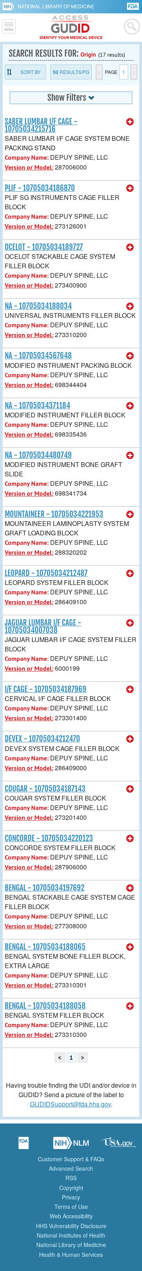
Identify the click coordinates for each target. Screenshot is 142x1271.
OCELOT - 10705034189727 (44, 247)
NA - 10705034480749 (38, 455)
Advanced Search (71, 1168)
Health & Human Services (71, 1254)
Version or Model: (29, 167)
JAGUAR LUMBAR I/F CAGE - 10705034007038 (43, 626)
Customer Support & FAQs (71, 1159)
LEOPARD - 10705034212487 (46, 573)
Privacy (71, 1197)
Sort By (31, 71)
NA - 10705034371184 (37, 405)
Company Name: (27, 157)
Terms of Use (71, 1206)
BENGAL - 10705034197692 (44, 888)
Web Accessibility (71, 1216)
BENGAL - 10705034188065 (45, 947)
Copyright (71, 1188)
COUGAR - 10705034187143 (45, 788)
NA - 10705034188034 (38, 306)
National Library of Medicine (56, 6)
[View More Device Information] (130, 122)
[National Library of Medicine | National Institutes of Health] (71, 1145)
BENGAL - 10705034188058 (45, 1006)
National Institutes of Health (71, 1235)
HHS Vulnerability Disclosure (71, 1226)
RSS (71, 1178)
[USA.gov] (118, 1145)
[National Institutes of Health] (10, 6)
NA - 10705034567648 (38, 355)
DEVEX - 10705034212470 (42, 738)
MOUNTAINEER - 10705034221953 (54, 514)
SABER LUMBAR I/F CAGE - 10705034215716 (41, 125)
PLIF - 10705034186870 (40, 188)
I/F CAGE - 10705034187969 (45, 689)
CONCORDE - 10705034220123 (49, 838)
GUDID (71, 27)
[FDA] (133, 5)
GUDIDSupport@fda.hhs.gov (70, 1104)
